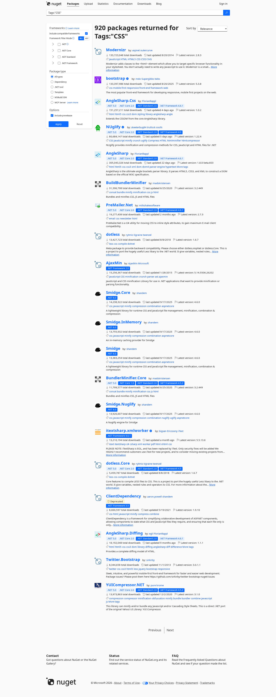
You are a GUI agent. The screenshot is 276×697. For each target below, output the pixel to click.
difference (176, 546)
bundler (186, 598)
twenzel (147, 234)
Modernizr (116, 50)
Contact (52, 656)
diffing (149, 546)
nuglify (165, 417)
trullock (151, 127)
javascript (118, 306)
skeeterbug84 (139, 127)
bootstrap (115, 78)
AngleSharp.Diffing (124, 533)
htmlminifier (174, 140)
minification (139, 192)
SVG (149, 59)
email (112, 218)
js (152, 192)
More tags (182, 166)
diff (168, 546)
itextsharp (120, 444)
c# (127, 444)
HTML (124, 59)
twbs (157, 78)
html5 (118, 114)
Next (170, 630)
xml (134, 166)
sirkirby (150, 560)
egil (151, 533)
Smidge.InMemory (124, 322)
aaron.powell (154, 496)
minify (128, 140)
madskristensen (161, 183)
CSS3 (144, 59)
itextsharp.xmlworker (127, 430)
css (110, 87)
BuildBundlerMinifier (126, 182)
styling (141, 114)
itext (111, 444)
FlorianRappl (149, 101)
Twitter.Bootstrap (123, 559)
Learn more (73, 28)
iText (180, 431)
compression (139, 306)
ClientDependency (123, 496)
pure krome (157, 585)
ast (156, 276)
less (111, 243)
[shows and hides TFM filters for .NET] (53, 44)
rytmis (130, 234)
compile (122, 243)
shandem (141, 293)
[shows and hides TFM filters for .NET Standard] (53, 57)
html (111, 114)
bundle (121, 192)
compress (143, 514)
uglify (144, 140)
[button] (66, 28)
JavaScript (114, 59)
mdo (138, 78)
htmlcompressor (191, 140)
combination (154, 306)
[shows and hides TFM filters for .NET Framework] (53, 63)
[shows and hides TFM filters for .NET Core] (53, 51)
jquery (142, 568)
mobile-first (119, 87)
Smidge (113, 348)
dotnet (131, 243)
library (149, 114)
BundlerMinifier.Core (126, 378)
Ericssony (172, 431)
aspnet (136, 50)
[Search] (226, 13)
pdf (153, 444)
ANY (86, 38)
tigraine (138, 234)
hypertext (170, 166)
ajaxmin (163, 276)
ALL (81, 38)
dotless (113, 234)
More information (116, 455)
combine (154, 514)
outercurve (146, 50)
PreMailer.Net (119, 205)
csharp (133, 444)
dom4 (145, 166)
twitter (112, 568)
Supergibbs (148, 78)
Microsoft (143, 263)
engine (161, 166)
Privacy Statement (187, 683)
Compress (153, 140)
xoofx (159, 127)
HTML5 (132, 59)
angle (169, 114)
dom (134, 114)
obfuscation (158, 598)
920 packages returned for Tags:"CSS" (137, 32)
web (165, 87)
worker (146, 444)
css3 (128, 114)
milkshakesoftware (149, 205)
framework (156, 87)
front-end (144, 87)
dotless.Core (118, 463)
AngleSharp (117, 153)
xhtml (164, 444)
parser (153, 166)
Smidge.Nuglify (121, 404)
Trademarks (207, 683)
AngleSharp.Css (121, 100)
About (117, 683)
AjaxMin (114, 263)
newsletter (125, 218)
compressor (130, 598)
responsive (133, 87)
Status (114, 656)
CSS (138, 59)
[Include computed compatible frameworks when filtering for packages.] (86, 33)
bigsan (163, 431)
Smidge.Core (118, 292)
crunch (136, 140)
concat (112, 192)
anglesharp (159, 114)
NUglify (113, 127)
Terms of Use (132, 683)
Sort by (191, 28)
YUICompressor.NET (125, 585)
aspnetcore (168, 306)
